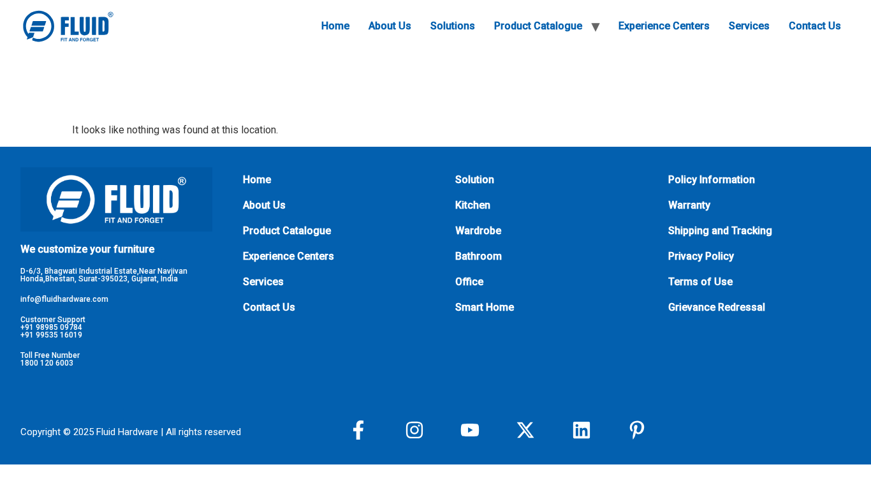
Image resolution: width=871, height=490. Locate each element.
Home (335, 26)
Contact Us (815, 26)
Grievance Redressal (716, 307)
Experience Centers (664, 26)
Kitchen (472, 205)
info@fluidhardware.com (64, 299)
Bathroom (478, 256)
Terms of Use (700, 282)
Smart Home (484, 307)
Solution (474, 180)
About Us (390, 26)
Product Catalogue (538, 26)
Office (469, 282)
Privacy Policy (701, 256)
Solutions (452, 26)
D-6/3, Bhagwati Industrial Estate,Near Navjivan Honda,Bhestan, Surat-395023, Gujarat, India (103, 275)
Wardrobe (478, 231)
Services (749, 26)
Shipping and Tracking (720, 231)
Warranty (689, 205)
